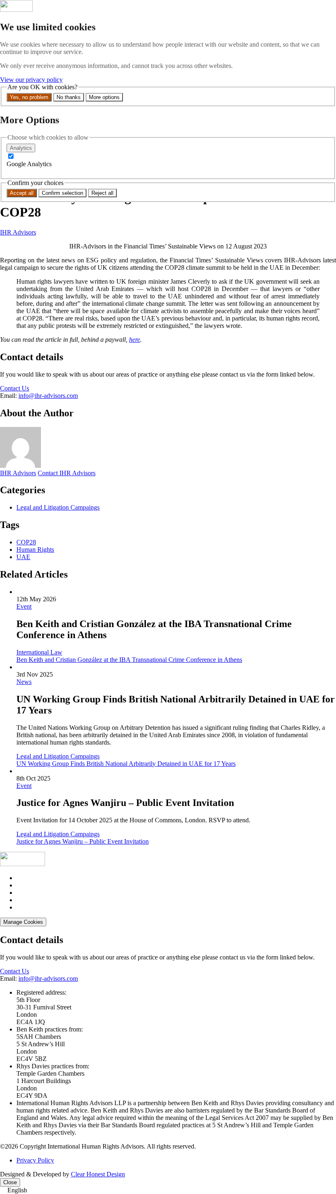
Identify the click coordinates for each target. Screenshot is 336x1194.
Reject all (102, 193)
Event (24, 606)
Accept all (22, 193)
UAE (23, 556)
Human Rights (35, 549)
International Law (39, 652)
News (24, 681)
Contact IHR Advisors (66, 472)
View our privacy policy (31, 79)
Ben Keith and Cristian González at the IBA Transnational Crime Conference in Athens (129, 659)
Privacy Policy (35, 1160)
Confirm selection (62, 193)
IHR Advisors (18, 232)
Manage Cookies (23, 922)
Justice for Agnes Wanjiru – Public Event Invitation (82, 841)
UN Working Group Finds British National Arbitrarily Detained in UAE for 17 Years (126, 763)
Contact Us (14, 388)
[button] (168, 1190)
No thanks (69, 97)
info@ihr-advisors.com (48, 395)
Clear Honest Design (98, 1174)
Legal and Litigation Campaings (58, 507)
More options (104, 97)
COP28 (26, 542)
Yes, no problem (29, 97)
